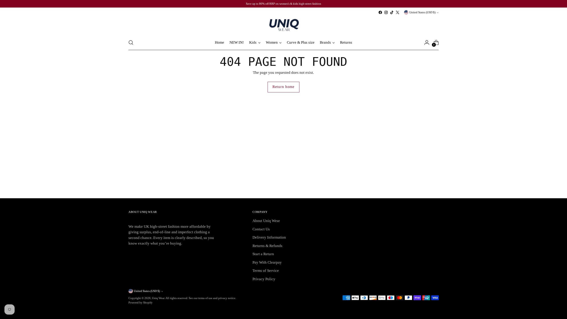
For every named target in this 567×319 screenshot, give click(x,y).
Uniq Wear (158, 298)
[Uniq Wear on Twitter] (398, 12)
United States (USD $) (422, 12)
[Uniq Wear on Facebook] (380, 12)
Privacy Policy (263, 279)
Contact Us (261, 229)
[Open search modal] (130, 42)
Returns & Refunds (267, 246)
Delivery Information (269, 237)
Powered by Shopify (140, 302)
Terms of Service (265, 270)
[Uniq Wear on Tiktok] (392, 12)
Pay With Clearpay (267, 262)
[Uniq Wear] (283, 25)
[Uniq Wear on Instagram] (386, 12)
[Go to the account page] (426, 42)
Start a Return (263, 254)
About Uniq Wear (266, 221)
